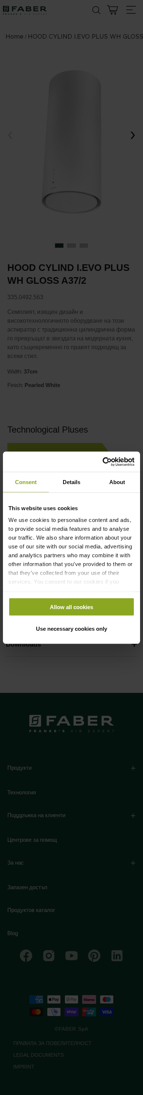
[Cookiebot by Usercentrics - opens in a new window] (103, 461)
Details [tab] (71, 482)
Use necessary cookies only (71, 628)
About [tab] (117, 482)
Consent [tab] (26, 482)
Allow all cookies (71, 607)
